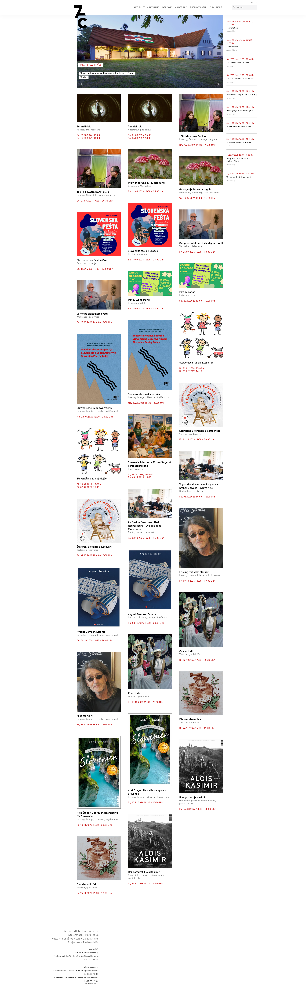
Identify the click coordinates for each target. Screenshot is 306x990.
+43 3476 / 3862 (70, 956)
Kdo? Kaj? (182, 7)
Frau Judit (134, 693)
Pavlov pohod (187, 292)
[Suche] (234, 7)
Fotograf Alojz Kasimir (192, 797)
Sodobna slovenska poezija (144, 394)
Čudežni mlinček (87, 884)
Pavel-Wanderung (139, 300)
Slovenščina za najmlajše (92, 478)
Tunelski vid (232, 47)
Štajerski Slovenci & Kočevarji (94, 547)
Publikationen (198, 7)
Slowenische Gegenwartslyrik (94, 408)
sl (256, 2)
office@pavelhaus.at (89, 956)
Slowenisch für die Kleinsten (196, 362)
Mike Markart (85, 716)
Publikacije (216, 7)
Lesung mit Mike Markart (194, 572)
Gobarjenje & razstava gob (239, 111)
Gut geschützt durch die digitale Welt (201, 243)
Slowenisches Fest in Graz (239, 127)
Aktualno (154, 7)
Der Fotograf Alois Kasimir (144, 872)
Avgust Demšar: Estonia (91, 632)
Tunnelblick (232, 28)
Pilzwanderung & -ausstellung (241, 95)
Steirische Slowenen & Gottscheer (199, 431)
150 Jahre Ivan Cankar (237, 63)
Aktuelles (139, 7)
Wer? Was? (167, 7)
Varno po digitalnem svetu (239, 177)
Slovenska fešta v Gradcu (239, 143)
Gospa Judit (186, 651)
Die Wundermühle (190, 719)
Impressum (90, 984)
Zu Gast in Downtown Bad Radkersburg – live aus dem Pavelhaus (144, 526)
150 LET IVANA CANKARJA (239, 79)
